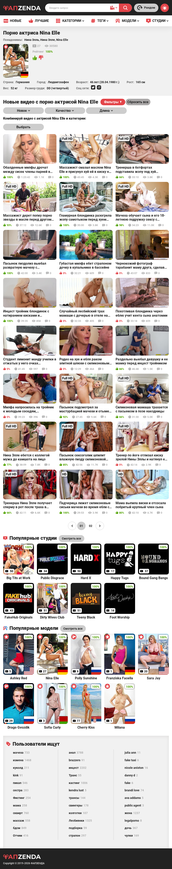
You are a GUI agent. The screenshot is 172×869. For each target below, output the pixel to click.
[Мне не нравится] (41, 57)
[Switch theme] (164, 8)
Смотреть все (73, 628)
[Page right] (100, 526)
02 (90, 526)
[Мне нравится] (35, 57)
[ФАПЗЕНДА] (22, 8)
